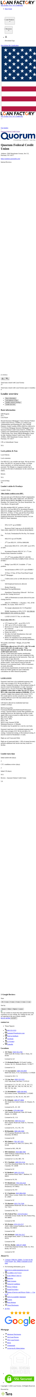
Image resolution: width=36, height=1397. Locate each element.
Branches (10, 1278)
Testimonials (11, 1345)
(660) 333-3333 (19, 1079)
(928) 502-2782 (17, 1052)
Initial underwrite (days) (8, 757)
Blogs (9, 1343)
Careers (9, 1300)
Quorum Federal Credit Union (10, 131)
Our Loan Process (13, 1337)
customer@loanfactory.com (15, 1033)
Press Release (11, 1302)
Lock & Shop (5, 481)
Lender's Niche (5, 490)
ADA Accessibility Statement (16, 1297)
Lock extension (5, 458)
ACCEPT (13, 1018)
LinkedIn (10, 1044)
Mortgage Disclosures (14, 1334)
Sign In (3, 45)
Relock (3, 474)
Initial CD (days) (6, 771)
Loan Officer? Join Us (14, 1275)
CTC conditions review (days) (10, 764)
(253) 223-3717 (19, 1224)
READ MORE (5, 1018)
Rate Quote (8, 9)
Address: (4, 153)
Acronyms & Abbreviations (16, 1348)
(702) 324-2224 (21, 1183)
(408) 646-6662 (22, 1091)
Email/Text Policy (12, 1289)
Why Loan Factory (13, 1340)
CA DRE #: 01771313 (14, 1273)
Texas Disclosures (13, 1305)
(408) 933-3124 (20, 1121)
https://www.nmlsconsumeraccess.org (16, 1270)
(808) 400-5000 (19, 1131)
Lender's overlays (6, 704)
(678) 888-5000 (18, 1110)
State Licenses (11, 1281)
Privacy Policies (12, 1287)
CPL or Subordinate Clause (9, 442)
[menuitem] (10, 21)
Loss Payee (4, 417)
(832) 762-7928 (19, 1203)
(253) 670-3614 (22, 1214)
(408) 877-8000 (19, 1100)
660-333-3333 (11, 1030)
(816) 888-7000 (21, 1152)
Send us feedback (12, 1036)
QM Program (5, 414)
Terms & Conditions (13, 1284)
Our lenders (4, 128)
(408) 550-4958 (22, 1071)
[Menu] (1, 118)
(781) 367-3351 (19, 1141)
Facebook (10, 1039)
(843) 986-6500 (21, 1193)
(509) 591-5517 (20, 1234)
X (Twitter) (10, 1041)
